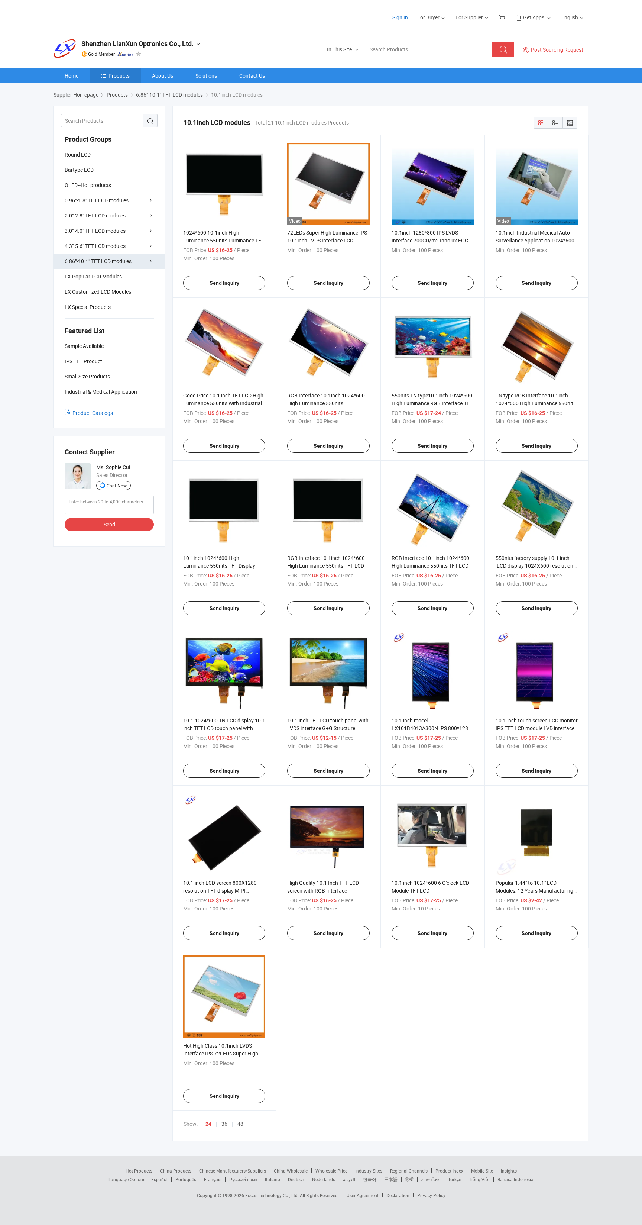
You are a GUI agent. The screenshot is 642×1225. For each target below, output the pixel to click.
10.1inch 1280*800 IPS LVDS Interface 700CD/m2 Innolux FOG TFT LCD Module (430, 240)
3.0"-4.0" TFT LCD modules (95, 230)
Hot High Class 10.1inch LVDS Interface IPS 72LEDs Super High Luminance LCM (220, 1053)
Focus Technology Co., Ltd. (272, 1195)
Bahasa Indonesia (515, 1179)
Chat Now (117, 486)
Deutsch (296, 1179)
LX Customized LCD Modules (98, 291)
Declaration (397, 1195)
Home (71, 75)
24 (208, 1124)
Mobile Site (482, 1171)
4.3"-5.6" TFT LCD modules (95, 245)
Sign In (400, 17)
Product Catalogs (92, 412)
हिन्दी (409, 1179)
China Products (175, 1171)
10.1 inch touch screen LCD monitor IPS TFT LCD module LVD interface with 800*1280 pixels (537, 728)
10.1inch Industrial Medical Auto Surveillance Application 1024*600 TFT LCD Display (535, 240)
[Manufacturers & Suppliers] (101, 14)
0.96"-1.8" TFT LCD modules (97, 200)
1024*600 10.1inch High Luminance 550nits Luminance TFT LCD (223, 240)
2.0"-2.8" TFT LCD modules (95, 215)
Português (185, 1179)
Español (159, 1179)
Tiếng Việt (479, 1179)
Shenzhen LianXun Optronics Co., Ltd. (137, 44)
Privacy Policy (431, 1195)
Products (119, 75)
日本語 (391, 1179)
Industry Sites (368, 1171)
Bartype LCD (79, 169)
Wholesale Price (331, 1171)
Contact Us (252, 75)
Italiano (272, 1179)
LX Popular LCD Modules (93, 276)
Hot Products (139, 1171)
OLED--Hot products (88, 184)
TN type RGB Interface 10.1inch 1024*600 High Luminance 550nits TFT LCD (536, 403)
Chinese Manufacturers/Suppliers (232, 1171)
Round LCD (78, 154)
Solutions (206, 75)
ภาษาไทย (430, 1179)
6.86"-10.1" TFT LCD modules (98, 261)
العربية (349, 1179)
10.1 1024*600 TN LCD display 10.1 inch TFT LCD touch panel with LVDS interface (224, 728)
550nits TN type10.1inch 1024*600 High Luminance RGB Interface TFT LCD (432, 403)
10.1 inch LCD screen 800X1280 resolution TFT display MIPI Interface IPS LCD (220, 890)
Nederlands (323, 1179)
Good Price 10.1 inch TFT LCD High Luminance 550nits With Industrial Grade (223, 403)
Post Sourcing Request (557, 49)
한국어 (369, 1179)
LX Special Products (88, 306)
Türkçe (454, 1179)
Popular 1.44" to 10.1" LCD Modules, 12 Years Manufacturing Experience (534, 890)
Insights (509, 1171)
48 (240, 1123)
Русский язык (243, 1179)
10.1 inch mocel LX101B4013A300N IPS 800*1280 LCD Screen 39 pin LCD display (431, 728)
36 (224, 1123)
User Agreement (363, 1195)
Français (212, 1179)
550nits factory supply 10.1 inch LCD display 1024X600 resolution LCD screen (534, 565)
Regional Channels (409, 1171)
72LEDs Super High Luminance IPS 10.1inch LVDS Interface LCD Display (327, 240)
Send (109, 524)
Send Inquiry (224, 283)
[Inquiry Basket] (503, 17)
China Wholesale (291, 1171)
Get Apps (533, 17)
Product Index (449, 1171)
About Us (162, 75)
